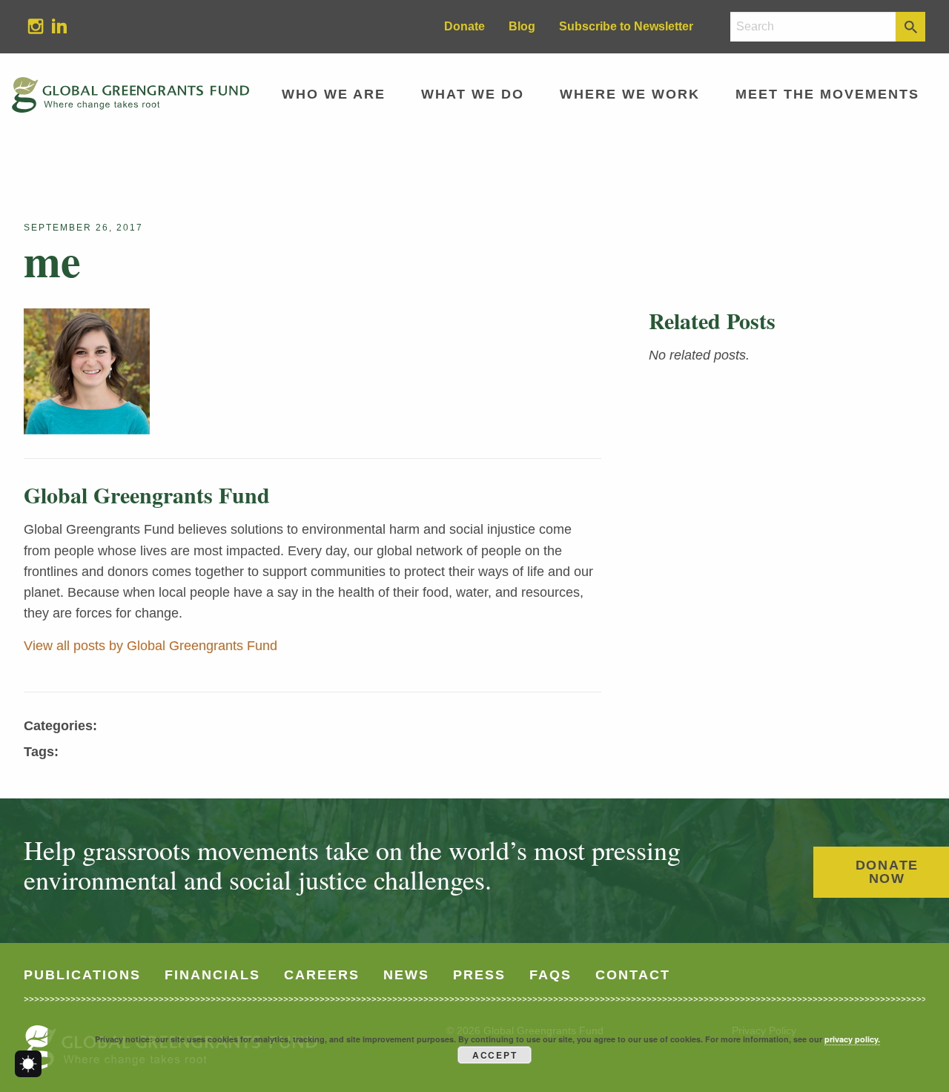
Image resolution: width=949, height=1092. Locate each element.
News (406, 974)
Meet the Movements (827, 94)
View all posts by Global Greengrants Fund (150, 645)
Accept (495, 1055)
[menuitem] (35, 27)
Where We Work (630, 94)
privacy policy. (852, 1039)
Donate (464, 26)
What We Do (472, 94)
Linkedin (53, 25)
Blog (522, 26)
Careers (322, 974)
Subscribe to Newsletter (626, 26)
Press (479, 974)
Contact (632, 974)
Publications (82, 974)
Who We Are (334, 94)
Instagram (30, 25)
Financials (212, 974)
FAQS (550, 974)
